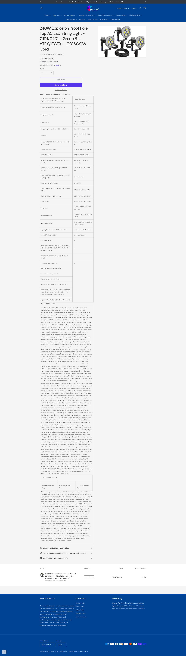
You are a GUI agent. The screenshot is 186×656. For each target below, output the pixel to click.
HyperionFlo (116, 603)
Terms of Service (81, 617)
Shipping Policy (81, 613)
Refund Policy (80, 610)
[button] (42, 8)
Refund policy (54, 651)
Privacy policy (80, 606)
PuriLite (46, 651)
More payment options (61, 90)
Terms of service (73, 651)
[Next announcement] (145, 2)
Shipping (42, 62)
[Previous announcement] (40, 2)
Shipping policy (84, 651)
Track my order (80, 603)
